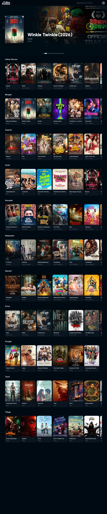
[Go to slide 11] (59, 53)
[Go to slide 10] (57, 53)
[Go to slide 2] (44, 53)
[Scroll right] (100, 76)
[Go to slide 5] (50, 53)
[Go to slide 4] (49, 53)
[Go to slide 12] (60, 53)
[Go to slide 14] (63, 53)
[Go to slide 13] (62, 53)
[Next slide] (103, 28)
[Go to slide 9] (56, 53)
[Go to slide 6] (52, 53)
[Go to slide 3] (47, 53)
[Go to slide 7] (53, 53)
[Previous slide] (4, 28)
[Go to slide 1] (43, 53)
